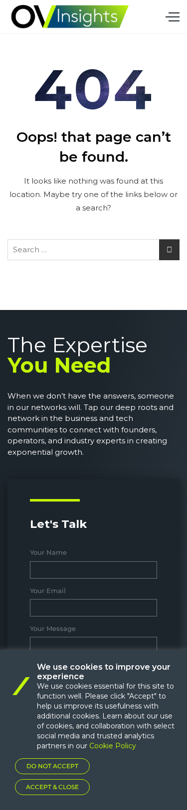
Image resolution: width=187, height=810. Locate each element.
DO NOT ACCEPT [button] (52, 766)
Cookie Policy (112, 745)
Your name (48, 552)
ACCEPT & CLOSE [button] (52, 787)
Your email (48, 591)
